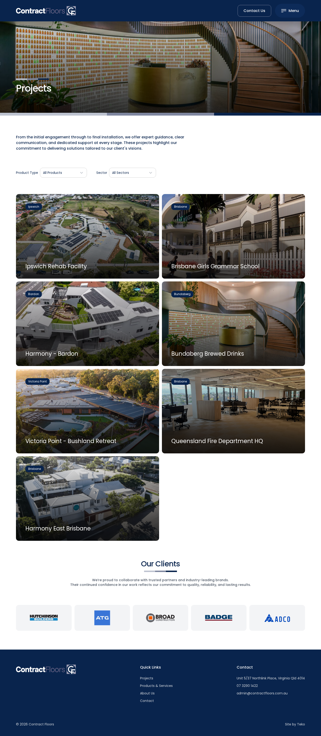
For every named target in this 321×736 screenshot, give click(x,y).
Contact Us (254, 10)
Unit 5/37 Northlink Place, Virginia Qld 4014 (271, 678)
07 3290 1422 (247, 685)
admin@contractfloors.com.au (262, 693)
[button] (63, 173)
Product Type (27, 172)
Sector (101, 172)
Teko (301, 724)
